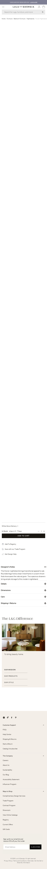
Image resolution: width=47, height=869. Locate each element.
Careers (5, 760)
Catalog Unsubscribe (10, 749)
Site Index (31, 861)
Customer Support (9, 725)
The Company (8, 756)
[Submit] (42, 12)
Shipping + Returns (23, 603)
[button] (10, 544)
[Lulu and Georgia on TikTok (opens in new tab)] (8, 717)
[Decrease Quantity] (38, 531)
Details (23, 583)
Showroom (6, 810)
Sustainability (7, 770)
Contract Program (9, 805)
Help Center (7, 734)
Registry (6, 820)
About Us (6, 765)
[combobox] (23, 12)
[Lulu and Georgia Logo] (23, 7)
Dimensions (23, 590)
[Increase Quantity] (44, 531)
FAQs (5, 730)
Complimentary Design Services (14, 796)
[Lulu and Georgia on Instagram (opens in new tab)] (4, 717)
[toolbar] (23, 2)
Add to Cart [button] (23, 536)
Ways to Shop (7, 791)
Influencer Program (9, 784)
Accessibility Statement (11, 779)
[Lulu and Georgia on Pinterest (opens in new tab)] (16, 717)
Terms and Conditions (20, 861)
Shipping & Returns (9, 739)
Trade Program (8, 801)
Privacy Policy (8, 861)
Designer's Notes (23, 567)
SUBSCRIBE (35, 847)
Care (23, 596)
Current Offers (8, 824)
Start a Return (8, 744)
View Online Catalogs (10, 815)
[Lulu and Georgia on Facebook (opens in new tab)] (11, 717)
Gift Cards (6, 829)
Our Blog (6, 775)
